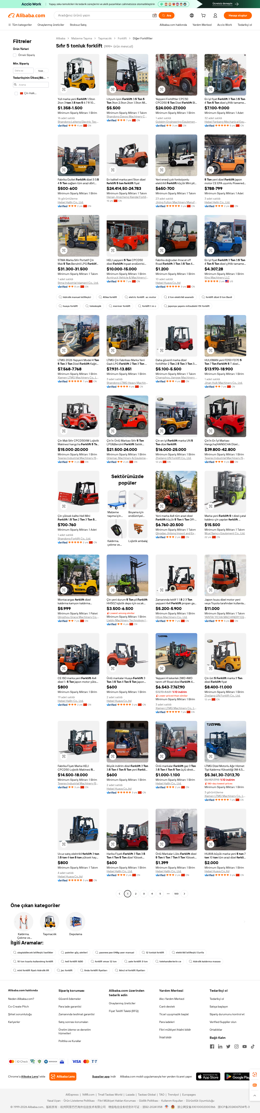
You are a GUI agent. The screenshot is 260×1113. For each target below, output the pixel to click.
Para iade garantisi (69, 1006)
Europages (189, 1094)
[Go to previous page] (119, 893)
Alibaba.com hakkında (23, 990)
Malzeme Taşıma (81, 38)
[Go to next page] (184, 893)
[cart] (204, 16)
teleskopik (95, 306)
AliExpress (72, 1094)
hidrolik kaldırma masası (207, 961)
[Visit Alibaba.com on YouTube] (244, 1046)
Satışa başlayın (219, 1006)
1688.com (88, 1094)
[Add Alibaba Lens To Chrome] (62, 1076)
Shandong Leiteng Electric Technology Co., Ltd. (78, 121)
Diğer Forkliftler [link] (143, 38)
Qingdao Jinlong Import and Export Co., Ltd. (176, 533)
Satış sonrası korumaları (73, 1022)
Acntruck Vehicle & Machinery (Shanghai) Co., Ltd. (127, 277)
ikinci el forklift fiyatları (132, 970)
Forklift (122, 38)
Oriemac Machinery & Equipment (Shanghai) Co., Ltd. (127, 458)
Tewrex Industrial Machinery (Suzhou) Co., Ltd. (78, 458)
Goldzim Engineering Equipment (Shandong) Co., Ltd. (176, 121)
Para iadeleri (166, 1022)
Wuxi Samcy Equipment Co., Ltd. (225, 533)
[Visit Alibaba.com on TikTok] (252, 1046)
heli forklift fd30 (74, 961)
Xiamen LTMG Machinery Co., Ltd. (78, 377)
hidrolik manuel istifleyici (77, 297)
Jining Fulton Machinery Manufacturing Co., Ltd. (176, 202)
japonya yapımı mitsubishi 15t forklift (189, 306)
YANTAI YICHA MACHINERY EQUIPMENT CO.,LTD (225, 617)
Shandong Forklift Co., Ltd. (74, 538)
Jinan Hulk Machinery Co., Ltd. (224, 382)
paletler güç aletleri (76, 952)
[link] (254, 1074)
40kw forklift (110, 297)
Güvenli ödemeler (69, 998)
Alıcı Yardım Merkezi (171, 998)
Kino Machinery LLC (217, 277)
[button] (154, 15)
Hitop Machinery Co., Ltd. (171, 617)
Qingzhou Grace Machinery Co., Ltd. (78, 617)
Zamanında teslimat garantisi (76, 1014)
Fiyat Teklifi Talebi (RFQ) (124, 1011)
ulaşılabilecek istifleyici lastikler (35, 952)
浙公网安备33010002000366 (196, 1107)
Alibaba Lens (29, 1076)
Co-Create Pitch (18, 1006)
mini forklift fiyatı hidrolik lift (33, 970)
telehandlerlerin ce (170, 961)
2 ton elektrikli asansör (181, 297)
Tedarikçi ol (217, 998)
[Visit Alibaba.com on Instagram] (236, 1046)
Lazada (130, 1094)
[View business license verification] (167, 1107)
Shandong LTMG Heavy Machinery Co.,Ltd (127, 382)
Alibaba (60, 38)
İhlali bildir (165, 1037)
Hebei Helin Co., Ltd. (217, 202)
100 (176, 893)
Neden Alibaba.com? (21, 998)
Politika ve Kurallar (69, 1041)
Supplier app (101, 1076)
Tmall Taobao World (110, 1094)
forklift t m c (149, 306)
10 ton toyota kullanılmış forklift (35, 961)
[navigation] (31, 466)
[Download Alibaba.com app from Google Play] (238, 1076)
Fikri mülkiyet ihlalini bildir (175, 1029)
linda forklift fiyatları (95, 970)
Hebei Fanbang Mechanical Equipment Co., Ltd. (225, 121)
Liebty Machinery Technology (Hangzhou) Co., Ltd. (127, 620)
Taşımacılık (105, 38)
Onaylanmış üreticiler (122, 1003)
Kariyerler (14, 1022)
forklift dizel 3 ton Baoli (219, 297)
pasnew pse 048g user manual (116, 952)
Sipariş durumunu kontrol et (227, 1014)
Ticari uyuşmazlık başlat (174, 1014)
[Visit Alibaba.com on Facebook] (212, 1046)
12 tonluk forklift (155, 952)
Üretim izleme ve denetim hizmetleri (74, 1031)
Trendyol (173, 1094)
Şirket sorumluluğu (20, 1014)
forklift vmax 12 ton (106, 961)
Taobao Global (147, 1094)
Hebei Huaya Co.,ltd (168, 282)
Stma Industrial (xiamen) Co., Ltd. (78, 282)
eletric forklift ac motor (142, 297)
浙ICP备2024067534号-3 (234, 1107)
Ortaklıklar (216, 1029)
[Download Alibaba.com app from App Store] (208, 1076)
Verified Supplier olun (223, 1022)
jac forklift (67, 970)
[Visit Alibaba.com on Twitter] (228, 1046)
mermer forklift (121, 306)
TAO (161, 1094)
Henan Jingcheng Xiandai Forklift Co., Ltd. (127, 197)
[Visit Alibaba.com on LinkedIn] (220, 1046)
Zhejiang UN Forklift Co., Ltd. (173, 458)
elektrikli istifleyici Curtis (190, 952)
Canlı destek (167, 1006)
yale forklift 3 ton (138, 961)
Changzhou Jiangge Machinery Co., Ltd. (176, 377)
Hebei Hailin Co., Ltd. (70, 202)
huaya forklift (70, 306)
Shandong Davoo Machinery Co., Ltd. (127, 116)
